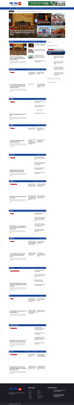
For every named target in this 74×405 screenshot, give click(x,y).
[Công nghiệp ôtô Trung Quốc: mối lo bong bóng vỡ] (18, 303)
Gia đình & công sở (35, 181)
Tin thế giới (44, 41)
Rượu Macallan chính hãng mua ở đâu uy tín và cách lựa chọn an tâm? (32, 368)
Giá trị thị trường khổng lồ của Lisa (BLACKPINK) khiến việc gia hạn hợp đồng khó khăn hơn (32, 142)
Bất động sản (43, 69)
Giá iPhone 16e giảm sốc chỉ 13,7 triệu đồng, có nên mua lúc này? (18, 341)
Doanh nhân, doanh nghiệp (35, 69)
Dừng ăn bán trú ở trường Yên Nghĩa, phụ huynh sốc (41, 129)
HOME (10, 8)
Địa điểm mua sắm (43, 351)
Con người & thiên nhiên (41, 210)
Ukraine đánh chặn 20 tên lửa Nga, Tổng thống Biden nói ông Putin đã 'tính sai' (59, 395)
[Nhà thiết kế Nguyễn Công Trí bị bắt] (18, 107)
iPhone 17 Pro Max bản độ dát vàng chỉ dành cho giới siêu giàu (40, 275)
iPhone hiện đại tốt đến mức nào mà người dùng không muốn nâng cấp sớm (18, 285)
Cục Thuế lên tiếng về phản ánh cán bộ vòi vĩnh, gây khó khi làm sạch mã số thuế (29, 11)
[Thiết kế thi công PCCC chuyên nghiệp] (56, 78)
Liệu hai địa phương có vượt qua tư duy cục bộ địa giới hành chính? (39, 230)
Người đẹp (38, 125)
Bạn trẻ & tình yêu (43, 181)
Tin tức (13, 8)
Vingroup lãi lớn (31, 84)
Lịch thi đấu (44, 154)
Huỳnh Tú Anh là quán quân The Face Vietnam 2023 (41, 141)
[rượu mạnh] (56, 42)
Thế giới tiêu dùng (52, 8)
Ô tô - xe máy (40, 395)
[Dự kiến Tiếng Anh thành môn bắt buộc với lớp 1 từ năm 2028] (31, 51)
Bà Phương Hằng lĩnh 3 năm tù (40, 113)
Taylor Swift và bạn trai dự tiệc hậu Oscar (32, 129)
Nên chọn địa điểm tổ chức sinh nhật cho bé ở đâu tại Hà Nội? (41, 196)
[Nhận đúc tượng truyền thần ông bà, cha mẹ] (18, 189)
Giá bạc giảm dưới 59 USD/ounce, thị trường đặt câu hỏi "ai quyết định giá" (40, 328)
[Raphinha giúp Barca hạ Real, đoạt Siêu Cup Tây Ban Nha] (18, 162)
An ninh (22, 8)
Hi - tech (44, 8)
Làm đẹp (44, 238)
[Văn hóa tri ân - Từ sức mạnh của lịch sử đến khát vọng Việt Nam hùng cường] (18, 218)
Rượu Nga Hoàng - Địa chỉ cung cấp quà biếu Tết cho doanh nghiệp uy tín (41, 368)
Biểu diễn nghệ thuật (35, 351)
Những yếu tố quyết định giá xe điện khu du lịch (41, 311)
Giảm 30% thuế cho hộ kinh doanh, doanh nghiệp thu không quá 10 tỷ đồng (17, 58)
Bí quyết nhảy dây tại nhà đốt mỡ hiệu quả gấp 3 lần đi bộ (31, 254)
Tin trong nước (34, 41)
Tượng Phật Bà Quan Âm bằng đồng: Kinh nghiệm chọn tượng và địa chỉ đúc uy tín (18, 368)
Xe (47, 8)
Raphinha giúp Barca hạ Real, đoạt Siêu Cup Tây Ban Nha (17, 171)
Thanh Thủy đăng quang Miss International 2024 (17, 141)
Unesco (37, 8)
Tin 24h (39, 41)
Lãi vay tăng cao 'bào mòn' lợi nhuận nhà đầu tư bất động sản (32, 73)
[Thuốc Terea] (56, 49)
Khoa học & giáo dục (24, 210)
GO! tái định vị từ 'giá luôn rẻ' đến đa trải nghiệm (31, 355)
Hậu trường (44, 125)
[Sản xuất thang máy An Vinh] (56, 45)
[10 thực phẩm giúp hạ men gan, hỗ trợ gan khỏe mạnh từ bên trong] (18, 246)
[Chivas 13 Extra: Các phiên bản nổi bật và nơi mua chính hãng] (31, 45)
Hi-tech (39, 393)
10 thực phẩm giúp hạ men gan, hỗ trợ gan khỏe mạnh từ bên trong (17, 255)
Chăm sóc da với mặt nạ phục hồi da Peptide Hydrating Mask (41, 185)
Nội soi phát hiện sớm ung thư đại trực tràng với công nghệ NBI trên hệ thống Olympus (32, 243)
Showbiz (25, 8)
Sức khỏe (40, 238)
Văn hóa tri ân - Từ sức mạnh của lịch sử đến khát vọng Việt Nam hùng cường (18, 227)
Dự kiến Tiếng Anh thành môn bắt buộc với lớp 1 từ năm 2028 (59, 62)
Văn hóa (18, 210)
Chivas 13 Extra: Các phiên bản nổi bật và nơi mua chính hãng (59, 57)
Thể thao (29, 8)
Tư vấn (44, 295)
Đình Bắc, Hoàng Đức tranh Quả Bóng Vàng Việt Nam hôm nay (40, 158)
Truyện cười (39, 398)
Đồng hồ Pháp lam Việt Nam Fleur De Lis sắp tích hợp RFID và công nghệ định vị (40, 225)
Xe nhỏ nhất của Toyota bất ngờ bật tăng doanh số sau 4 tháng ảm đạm (59, 73)
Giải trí (57, 8)
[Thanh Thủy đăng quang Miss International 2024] (18, 133)
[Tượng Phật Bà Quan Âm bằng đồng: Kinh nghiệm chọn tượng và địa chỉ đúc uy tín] (18, 359)
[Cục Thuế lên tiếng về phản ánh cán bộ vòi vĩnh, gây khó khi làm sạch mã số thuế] (18, 77)
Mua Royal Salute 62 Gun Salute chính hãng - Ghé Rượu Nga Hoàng (41, 355)
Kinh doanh (18, 8)
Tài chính (27, 69)
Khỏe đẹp (40, 8)
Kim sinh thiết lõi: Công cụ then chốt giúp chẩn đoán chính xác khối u (41, 254)
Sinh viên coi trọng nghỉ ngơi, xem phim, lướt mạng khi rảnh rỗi (32, 185)
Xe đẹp (41, 295)
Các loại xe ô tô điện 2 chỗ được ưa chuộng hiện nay (41, 299)
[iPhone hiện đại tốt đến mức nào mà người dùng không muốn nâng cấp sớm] (18, 276)
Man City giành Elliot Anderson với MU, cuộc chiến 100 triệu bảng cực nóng (40, 163)
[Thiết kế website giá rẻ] (56, 82)
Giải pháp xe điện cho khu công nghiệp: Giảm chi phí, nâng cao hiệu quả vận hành (39, 56)
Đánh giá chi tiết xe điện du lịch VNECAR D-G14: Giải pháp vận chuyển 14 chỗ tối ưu (40, 338)
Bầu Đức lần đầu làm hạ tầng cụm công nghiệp (40, 73)
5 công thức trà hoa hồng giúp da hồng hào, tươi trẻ (40, 242)
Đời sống (33, 8)
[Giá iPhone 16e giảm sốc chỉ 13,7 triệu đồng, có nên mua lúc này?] (18, 333)
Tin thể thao (38, 154)
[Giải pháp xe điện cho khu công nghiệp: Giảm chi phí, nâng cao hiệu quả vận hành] (31, 57)
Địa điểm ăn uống (27, 351)
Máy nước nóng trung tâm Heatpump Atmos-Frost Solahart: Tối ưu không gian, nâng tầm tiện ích (32, 197)
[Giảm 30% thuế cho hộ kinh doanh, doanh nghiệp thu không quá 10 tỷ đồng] (18, 49)
